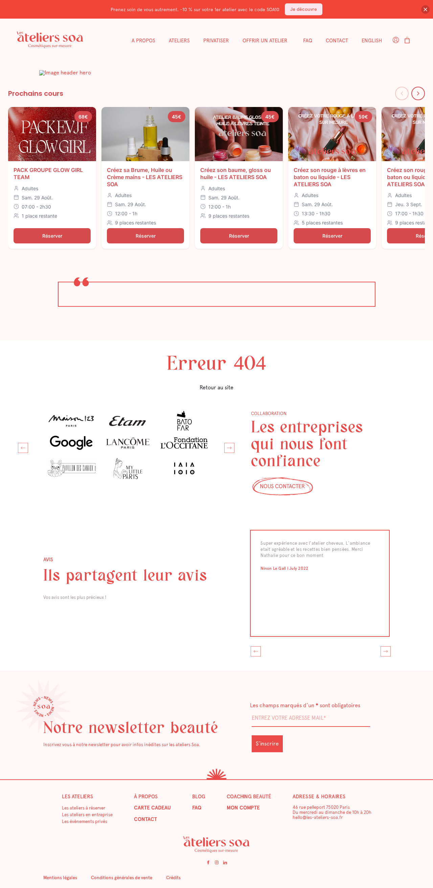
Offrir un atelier (265, 41)
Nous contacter (282, 486)
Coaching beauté (249, 797)
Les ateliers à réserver (83, 807)
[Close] (425, 9)
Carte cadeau (152, 808)
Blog (198, 797)
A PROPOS (143, 41)
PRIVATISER (216, 41)
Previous (21, 446)
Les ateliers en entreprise (87, 814)
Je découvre (303, 9)
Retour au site (216, 387)
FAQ (307, 41)
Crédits (173, 877)
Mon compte (243, 808)
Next (227, 446)
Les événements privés (84, 821)
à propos (146, 797)
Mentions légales (60, 877)
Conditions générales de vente (121, 877)
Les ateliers (77, 797)
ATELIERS (179, 41)
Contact (337, 41)
